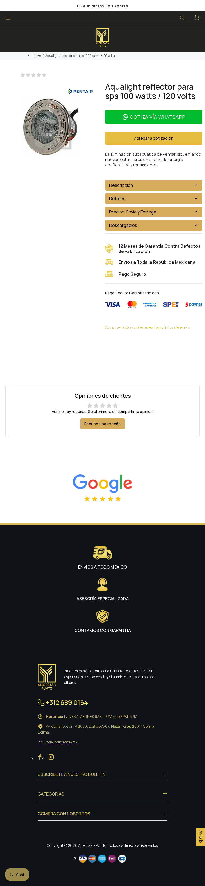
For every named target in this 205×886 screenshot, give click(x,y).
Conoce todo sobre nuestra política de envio (147, 327)
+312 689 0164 (67, 702)
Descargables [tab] (123, 225)
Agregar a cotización (154, 138)
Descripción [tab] (121, 185)
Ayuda (201, 837)
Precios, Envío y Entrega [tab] (132, 212)
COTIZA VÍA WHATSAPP (157, 117)
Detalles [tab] (117, 198)
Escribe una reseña (102, 423)
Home (36, 55)
